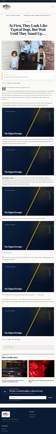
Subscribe (50, 397)
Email (13, 83)
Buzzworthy (28, 21)
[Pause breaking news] (53, 15)
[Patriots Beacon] (7, 7)
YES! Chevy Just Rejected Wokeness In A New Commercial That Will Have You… (13, 381)
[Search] (53, 6)
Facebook (9, 83)
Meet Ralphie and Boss (8, 178)
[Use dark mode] (53, 1)
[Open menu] (28, 12)
